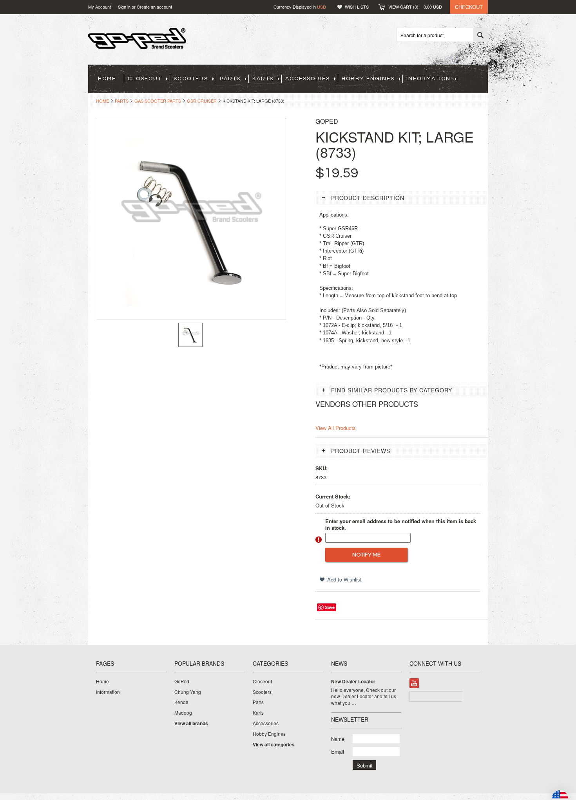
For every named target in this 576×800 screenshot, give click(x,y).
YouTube (414, 683)
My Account (99, 7)
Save (330, 607)
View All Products (335, 428)
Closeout (145, 78)
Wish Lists (357, 7)
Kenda (181, 702)
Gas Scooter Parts (157, 101)
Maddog (183, 713)
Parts (230, 78)
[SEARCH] (480, 35)
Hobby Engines (368, 78)
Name (337, 738)
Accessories (307, 78)
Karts (263, 78)
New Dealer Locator (353, 681)
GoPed (181, 681)
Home (102, 101)
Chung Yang (187, 692)
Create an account (154, 7)
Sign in (124, 7)
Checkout (469, 7)
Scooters (191, 78)
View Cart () (415, 7)
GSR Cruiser (202, 101)
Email (337, 751)
